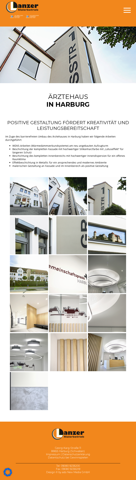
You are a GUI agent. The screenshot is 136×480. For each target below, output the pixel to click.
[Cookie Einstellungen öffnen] (8, 475)
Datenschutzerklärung (76, 454)
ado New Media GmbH (76, 472)
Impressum (53, 454)
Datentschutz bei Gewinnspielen (68, 457)
